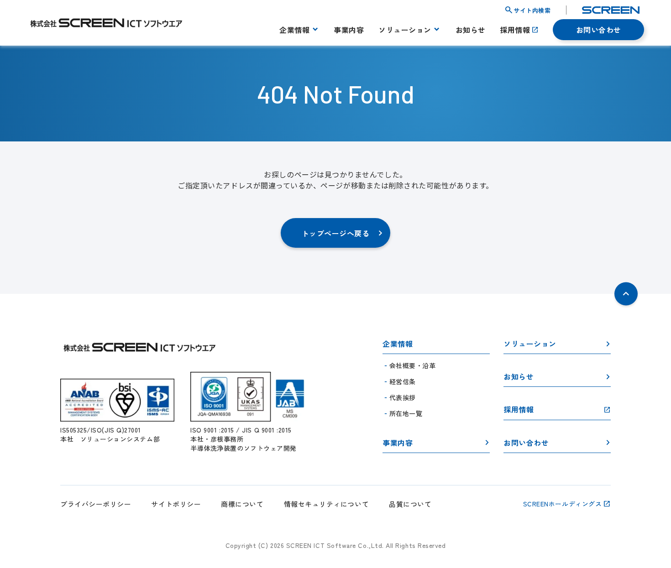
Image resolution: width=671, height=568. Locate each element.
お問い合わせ (598, 29)
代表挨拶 (402, 397)
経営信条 (402, 381)
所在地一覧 (406, 413)
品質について (410, 504)
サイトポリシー (176, 504)
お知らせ (471, 29)
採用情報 (515, 29)
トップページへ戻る (336, 233)
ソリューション (404, 29)
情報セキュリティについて (326, 504)
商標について (242, 504)
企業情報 (294, 29)
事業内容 (349, 29)
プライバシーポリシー (95, 504)
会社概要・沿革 (412, 365)
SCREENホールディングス (562, 503)
